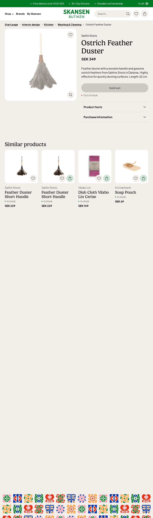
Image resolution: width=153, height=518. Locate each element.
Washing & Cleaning (69, 24)
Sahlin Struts (89, 35)
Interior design (31, 24)
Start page (11, 24)
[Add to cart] (70, 178)
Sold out (114, 88)
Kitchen (48, 24)
